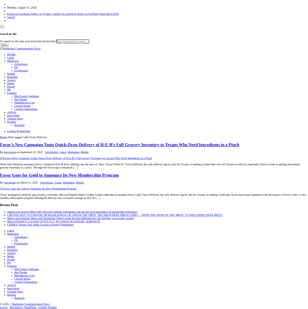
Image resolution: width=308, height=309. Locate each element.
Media (10, 83)
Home (3, 137)
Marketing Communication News (30, 304)
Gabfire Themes (47, 307)
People (11, 86)
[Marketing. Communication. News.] (20, 48)
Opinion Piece (15, 118)
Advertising (20, 64)
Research (19, 125)
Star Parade (20, 99)
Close (4, 45)
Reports (11, 121)
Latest (10, 57)
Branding (12, 77)
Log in (3, 307)
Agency (11, 80)
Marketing (13, 61)
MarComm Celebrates (26, 96)
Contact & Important (18, 131)
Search (11, 17)
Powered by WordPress (23, 307)
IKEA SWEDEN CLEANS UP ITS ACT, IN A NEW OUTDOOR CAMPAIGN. (54, 221)
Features (12, 93)
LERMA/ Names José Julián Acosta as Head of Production (40, 224)
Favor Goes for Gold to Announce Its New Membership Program (59, 175)
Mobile (11, 73)
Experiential (21, 70)
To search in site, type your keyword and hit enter (28, 41)
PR (16, 67)
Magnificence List (24, 102)
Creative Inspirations (25, 109)
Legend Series (22, 105)
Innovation (13, 115)
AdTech (11, 112)
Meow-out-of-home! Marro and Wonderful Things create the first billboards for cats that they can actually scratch (70, 218)
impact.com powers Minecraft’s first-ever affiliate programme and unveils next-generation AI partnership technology (72, 211)
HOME (11, 54)
